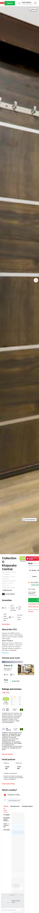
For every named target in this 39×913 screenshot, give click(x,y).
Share (34, 9)
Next (36, 280)
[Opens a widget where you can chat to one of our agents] (12, 902)
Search (9, 3)
